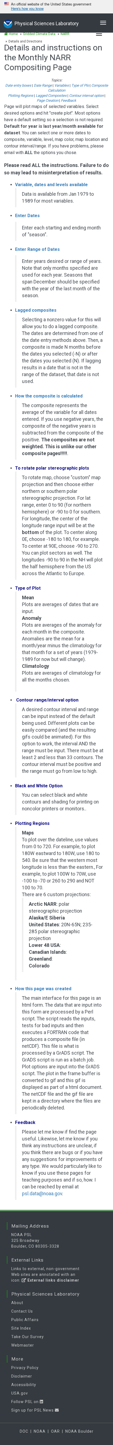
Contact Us (22, 1311)
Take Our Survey (27, 1337)
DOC (24, 1431)
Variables (61, 85)
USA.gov (19, 1393)
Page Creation (47, 100)
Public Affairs (25, 1320)
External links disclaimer (52, 1280)
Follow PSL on (25, 1401)
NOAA (40, 1431)
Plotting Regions (20, 95)
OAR (55, 1431)
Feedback (68, 100)
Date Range (43, 85)
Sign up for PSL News (33, 1410)
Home (13, 34)
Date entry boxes (18, 85)
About (17, 1303)
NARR (65, 34)
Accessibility (23, 1384)
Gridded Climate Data (39, 34)
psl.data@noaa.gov (42, 1193)
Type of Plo (80, 85)
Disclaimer (21, 1376)
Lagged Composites (51, 95)
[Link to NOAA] (8, 23)
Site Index (21, 1328)
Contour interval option (86, 95)
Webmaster (22, 1345)
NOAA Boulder (79, 1431)
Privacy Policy (25, 1367)
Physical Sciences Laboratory (47, 23)
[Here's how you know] (56, 6)
